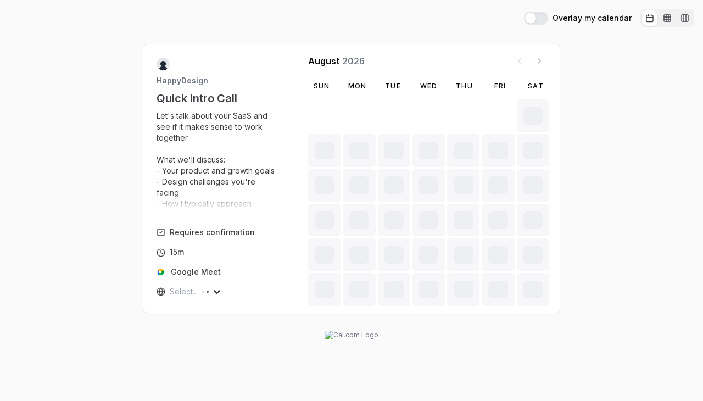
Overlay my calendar (592, 18)
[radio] (649, 18)
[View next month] (539, 61)
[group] (667, 18)
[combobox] (171, 291)
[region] (220, 159)
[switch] (536, 18)
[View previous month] (519, 61)
